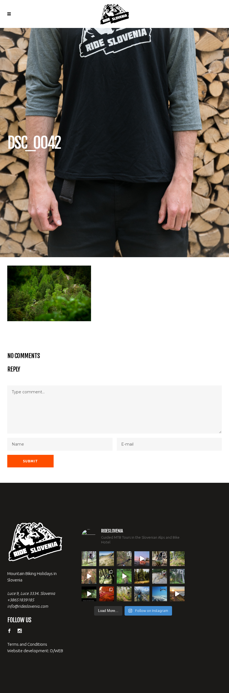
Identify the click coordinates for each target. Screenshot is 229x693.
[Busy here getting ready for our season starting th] (124, 593)
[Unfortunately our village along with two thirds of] (159, 576)
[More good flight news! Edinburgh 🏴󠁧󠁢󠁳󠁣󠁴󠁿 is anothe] (89, 558)
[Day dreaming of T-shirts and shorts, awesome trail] (106, 576)
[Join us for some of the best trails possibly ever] (177, 593)
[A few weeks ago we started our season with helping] (159, 558)
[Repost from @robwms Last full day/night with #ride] (106, 593)
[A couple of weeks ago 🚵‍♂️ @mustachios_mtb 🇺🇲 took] (141, 558)
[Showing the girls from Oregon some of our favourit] (177, 558)
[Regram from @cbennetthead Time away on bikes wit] (177, 576)
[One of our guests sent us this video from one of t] (124, 576)
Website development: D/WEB (35, 650)
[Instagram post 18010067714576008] (89, 576)
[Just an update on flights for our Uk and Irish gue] (159, 593)
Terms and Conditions (27, 644)
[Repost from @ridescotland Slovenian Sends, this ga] (141, 576)
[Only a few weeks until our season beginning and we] (141, 593)
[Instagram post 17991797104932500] (89, 593)
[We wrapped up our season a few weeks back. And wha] (106, 558)
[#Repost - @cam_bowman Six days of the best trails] (124, 558)
